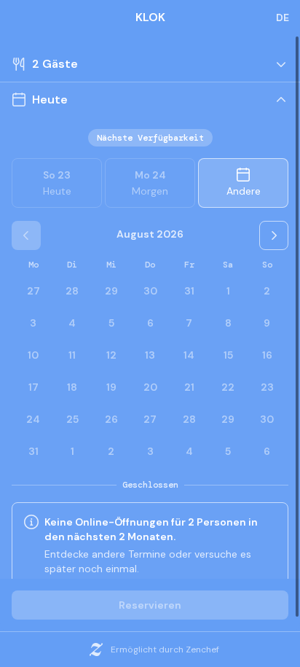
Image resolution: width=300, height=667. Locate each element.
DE (282, 17)
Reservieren (150, 605)
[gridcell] (227, 290)
